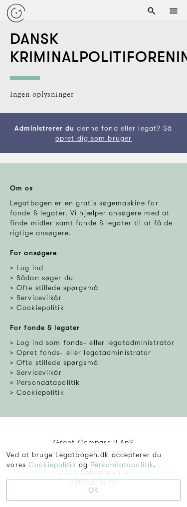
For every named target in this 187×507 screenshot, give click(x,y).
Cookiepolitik (52, 465)
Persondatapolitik (122, 465)
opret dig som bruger (93, 138)
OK (93, 490)
